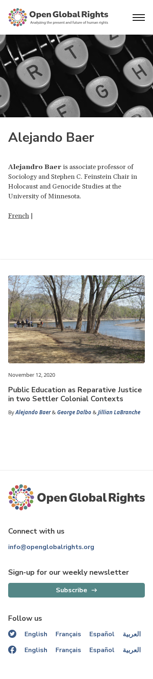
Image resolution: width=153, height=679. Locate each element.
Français (68, 634)
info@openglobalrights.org (51, 547)
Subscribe (71, 590)
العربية (132, 634)
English (35, 634)
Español (102, 634)
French (18, 216)
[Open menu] (139, 17)
